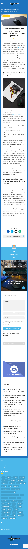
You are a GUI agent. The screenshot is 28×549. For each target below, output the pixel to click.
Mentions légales (5, 529)
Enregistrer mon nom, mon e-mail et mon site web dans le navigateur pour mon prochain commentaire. (14, 323)
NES (22, 495)
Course (12, 483)
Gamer (16, 486)
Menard (6, 447)
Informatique (6, 16)
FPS (10, 486)
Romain (6, 431)
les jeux (20, 47)
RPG (14, 506)
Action (15, 477)
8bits (9, 477)
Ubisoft (20, 512)
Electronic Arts (21, 483)
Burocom (7, 426)
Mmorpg (13, 492)
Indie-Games (15, 489)
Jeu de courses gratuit (11, 410)
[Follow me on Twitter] (14, 257)
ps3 (20, 500)
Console (5, 483)
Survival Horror (6, 512)
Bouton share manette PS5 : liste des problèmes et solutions (14, 421)
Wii (3, 515)
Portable (14, 500)
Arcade (22, 477)
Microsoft (5, 492)
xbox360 (20, 515)
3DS (3, 477)
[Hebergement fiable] (14, 545)
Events (4, 486)
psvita (19, 503)
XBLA (14, 515)
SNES (4, 509)
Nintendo (12, 498)
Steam (16, 509)
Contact (3, 528)
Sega (19, 506)
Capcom (13, 480)
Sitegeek (3, 466)
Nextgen (5, 498)
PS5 (9, 503)
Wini (14, 251)
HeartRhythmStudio (10, 390)
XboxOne (12, 518)
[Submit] (23, 343)
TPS (14, 512)
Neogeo (16, 495)
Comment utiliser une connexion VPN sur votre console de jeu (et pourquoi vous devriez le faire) (14, 413)
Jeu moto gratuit (9, 400)
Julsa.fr (3, 467)
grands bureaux (16, 114)
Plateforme (5, 500)
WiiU (8, 515)
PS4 (3, 503)
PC (19, 498)
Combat (20, 480)
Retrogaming (6, 506)
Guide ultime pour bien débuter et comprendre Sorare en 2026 (14, 449)
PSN (14, 503)
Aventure (5, 480)
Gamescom (6, 489)
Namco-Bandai (6, 495)
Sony (9, 509)
